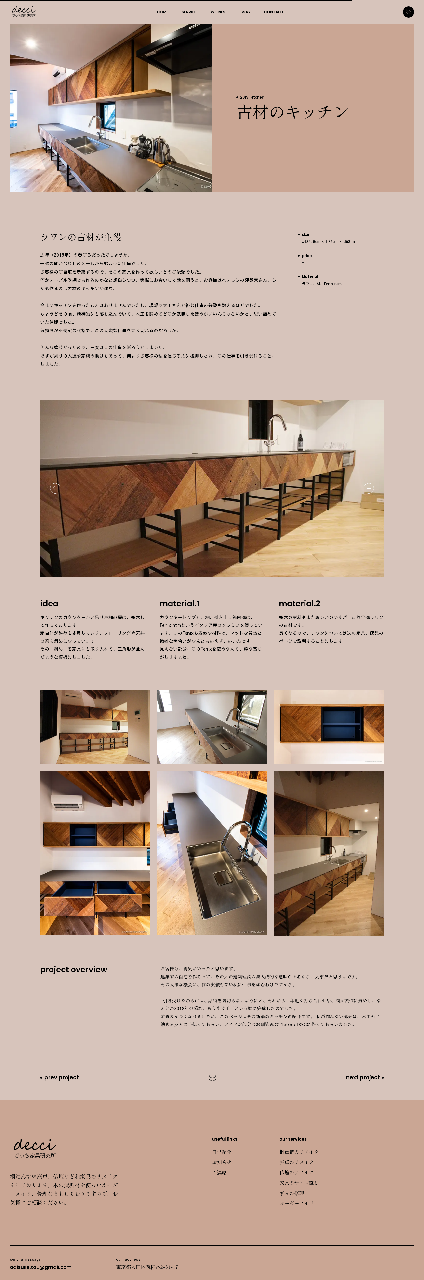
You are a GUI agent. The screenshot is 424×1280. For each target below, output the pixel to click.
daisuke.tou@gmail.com (41, 1267)
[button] (55, 488)
